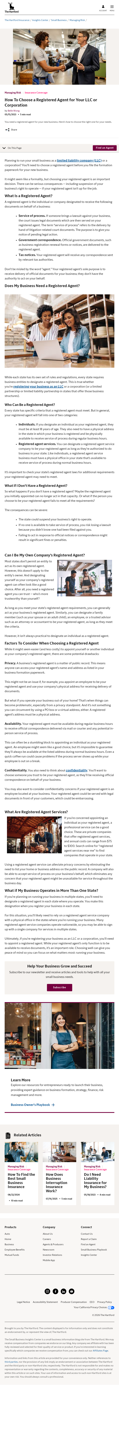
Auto (7, 1234)
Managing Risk (77, 20)
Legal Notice (23, 1302)
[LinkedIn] (63, 1293)
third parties (11, 1362)
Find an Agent (88, 1244)
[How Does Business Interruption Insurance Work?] (59, 1152)
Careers (47, 1239)
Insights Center (40, 20)
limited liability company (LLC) (79, 160)
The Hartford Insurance (17, 20)
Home (8, 1239)
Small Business (59, 20)
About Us (48, 1234)
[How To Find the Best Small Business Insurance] (21, 1152)
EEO (92, 1302)
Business (9, 1244)
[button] (105, 148)
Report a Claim (89, 1239)
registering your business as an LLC (38, 386)
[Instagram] (47, 1293)
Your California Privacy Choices (90, 1307)
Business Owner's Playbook (30, 1105)
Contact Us (87, 1234)
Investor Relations (52, 1255)
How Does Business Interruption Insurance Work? (56, 1183)
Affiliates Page (100, 1350)
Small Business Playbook (94, 1249)
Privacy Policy (104, 1302)
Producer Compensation (74, 1302)
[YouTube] (71, 1293)
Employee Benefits (15, 1249)
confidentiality (76, 770)
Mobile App (49, 1260)
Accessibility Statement (45, 1302)
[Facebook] (55, 1293)
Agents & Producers (53, 1244)
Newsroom (48, 1249)
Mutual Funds (12, 1255)
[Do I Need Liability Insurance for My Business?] (97, 1152)
